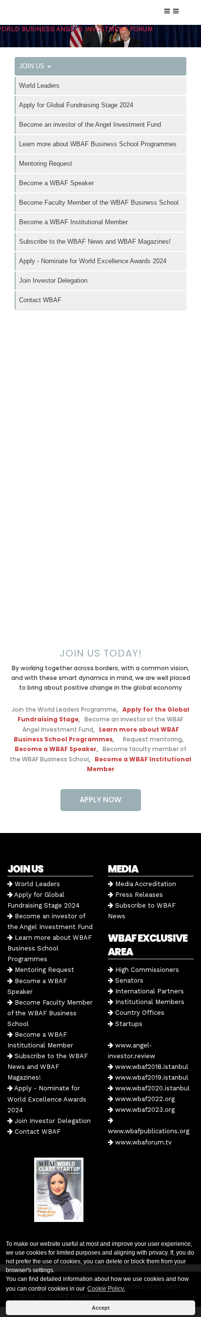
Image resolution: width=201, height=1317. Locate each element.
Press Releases (138, 894)
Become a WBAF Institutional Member (73, 222)
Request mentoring (150, 739)
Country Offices (138, 1012)
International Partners (148, 991)
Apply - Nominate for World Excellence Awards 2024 (92, 261)
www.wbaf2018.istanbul (150, 1066)
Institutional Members (148, 1002)
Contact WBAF (40, 300)
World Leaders (39, 85)
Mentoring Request (45, 163)
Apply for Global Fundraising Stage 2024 (76, 105)
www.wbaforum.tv (142, 1142)
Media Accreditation (144, 884)
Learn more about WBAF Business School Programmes (98, 144)
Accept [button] (101, 1308)
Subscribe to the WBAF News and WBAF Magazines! (95, 241)
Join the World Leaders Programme (64, 709)
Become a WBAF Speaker (56, 183)
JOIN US (32, 66)
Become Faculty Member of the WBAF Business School (99, 202)
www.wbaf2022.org (144, 1099)
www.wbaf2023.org (144, 1109)
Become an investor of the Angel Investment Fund (90, 124)
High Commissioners (146, 969)
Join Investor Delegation (53, 280)
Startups (127, 1023)
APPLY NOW (100, 799)
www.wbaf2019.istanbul (150, 1077)
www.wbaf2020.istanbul (151, 1088)
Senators (128, 980)
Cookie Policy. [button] (106, 1288)
